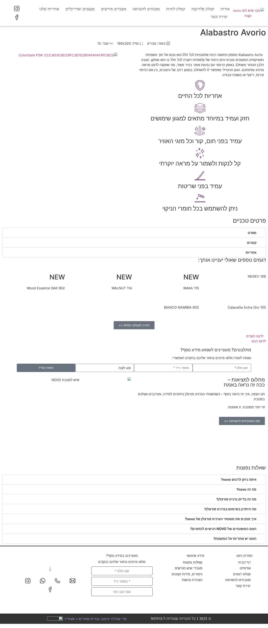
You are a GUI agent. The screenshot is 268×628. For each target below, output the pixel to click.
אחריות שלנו (49, 9)
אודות (225, 9)
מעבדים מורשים (113, 9)
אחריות (251, 252)
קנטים (251, 242)
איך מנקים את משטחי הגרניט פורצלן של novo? (220, 519)
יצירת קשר (219, 17)
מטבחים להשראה (146, 9)
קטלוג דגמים (242, 574)
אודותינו (245, 568)
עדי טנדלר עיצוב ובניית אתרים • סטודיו (96, 619)
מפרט (252, 233)
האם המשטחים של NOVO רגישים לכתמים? (223, 529)
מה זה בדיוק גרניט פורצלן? (236, 499)
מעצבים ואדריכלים (80, 9)
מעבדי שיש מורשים (188, 568)
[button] (134, 233)
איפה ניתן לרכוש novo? (238, 479)
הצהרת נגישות (192, 580)
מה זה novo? (246, 489)
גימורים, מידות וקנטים (187, 574)
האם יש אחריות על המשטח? (234, 538)
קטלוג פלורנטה (202, 9)
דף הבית (244, 562)
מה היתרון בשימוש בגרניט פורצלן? (230, 509)
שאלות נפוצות (192, 562)
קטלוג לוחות (175, 9)
